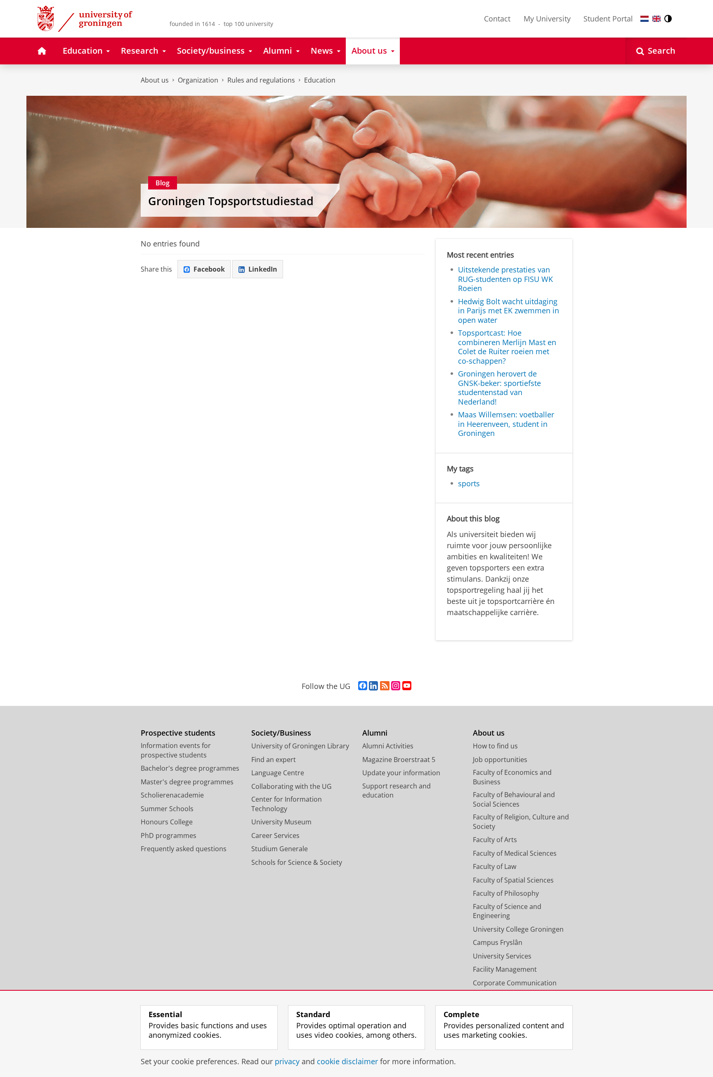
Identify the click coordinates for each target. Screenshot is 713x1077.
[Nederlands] (644, 19)
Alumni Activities (387, 745)
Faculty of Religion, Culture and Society (521, 821)
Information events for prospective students (176, 750)
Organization (198, 80)
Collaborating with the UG (291, 786)
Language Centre (277, 772)
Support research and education (396, 790)
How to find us (495, 745)
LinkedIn (262, 269)
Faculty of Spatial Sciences (513, 880)
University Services (502, 956)
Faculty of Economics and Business (512, 777)
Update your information (401, 772)
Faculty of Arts (495, 839)
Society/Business (281, 733)
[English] (656, 19)
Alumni (374, 733)
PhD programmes (168, 835)
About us (155, 80)
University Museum (281, 821)
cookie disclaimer (347, 1061)
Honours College (167, 821)
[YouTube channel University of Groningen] (406, 686)
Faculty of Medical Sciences (515, 853)
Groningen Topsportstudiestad (231, 201)
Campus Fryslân (497, 942)
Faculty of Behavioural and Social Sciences (514, 799)
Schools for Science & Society (296, 862)
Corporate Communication (515, 982)
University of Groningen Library (300, 745)
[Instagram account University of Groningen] (395, 686)
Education (319, 80)
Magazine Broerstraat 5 (398, 759)
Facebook (209, 269)
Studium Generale (279, 848)
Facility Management (505, 969)
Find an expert (273, 759)
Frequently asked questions (184, 848)
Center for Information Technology (286, 804)
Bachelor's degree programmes (190, 768)
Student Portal (608, 19)
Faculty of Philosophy (506, 893)
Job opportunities (500, 759)
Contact (497, 19)
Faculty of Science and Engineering (507, 911)
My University (547, 19)
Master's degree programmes (187, 781)
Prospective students (178, 733)
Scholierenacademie (172, 795)
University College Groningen (518, 929)
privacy (287, 1061)
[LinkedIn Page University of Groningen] (373, 686)
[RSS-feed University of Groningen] (385, 686)
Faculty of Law (494, 866)
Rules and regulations (261, 80)
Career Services (275, 835)
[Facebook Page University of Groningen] (362, 686)
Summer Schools (167, 808)
